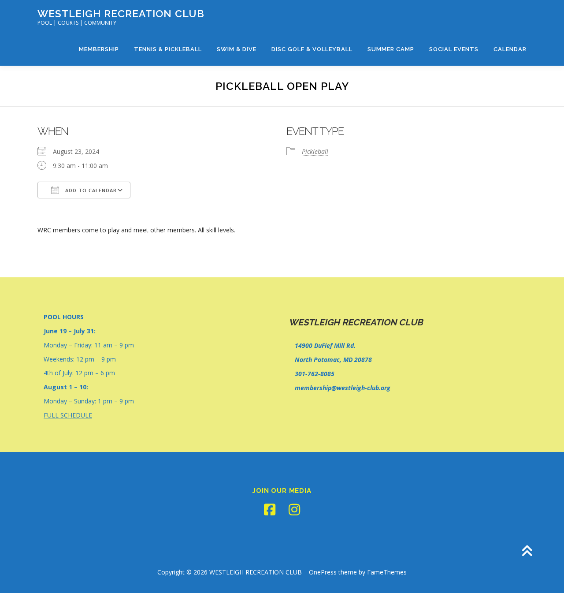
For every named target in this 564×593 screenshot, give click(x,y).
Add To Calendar (90, 190)
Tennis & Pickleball (168, 49)
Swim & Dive (236, 49)
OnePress (323, 572)
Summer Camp (390, 49)
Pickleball (315, 151)
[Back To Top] (526, 551)
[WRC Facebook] (269, 509)
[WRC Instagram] (294, 509)
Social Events (454, 49)
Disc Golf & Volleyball (311, 49)
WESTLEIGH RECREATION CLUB (120, 13)
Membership (99, 49)
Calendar (510, 49)
